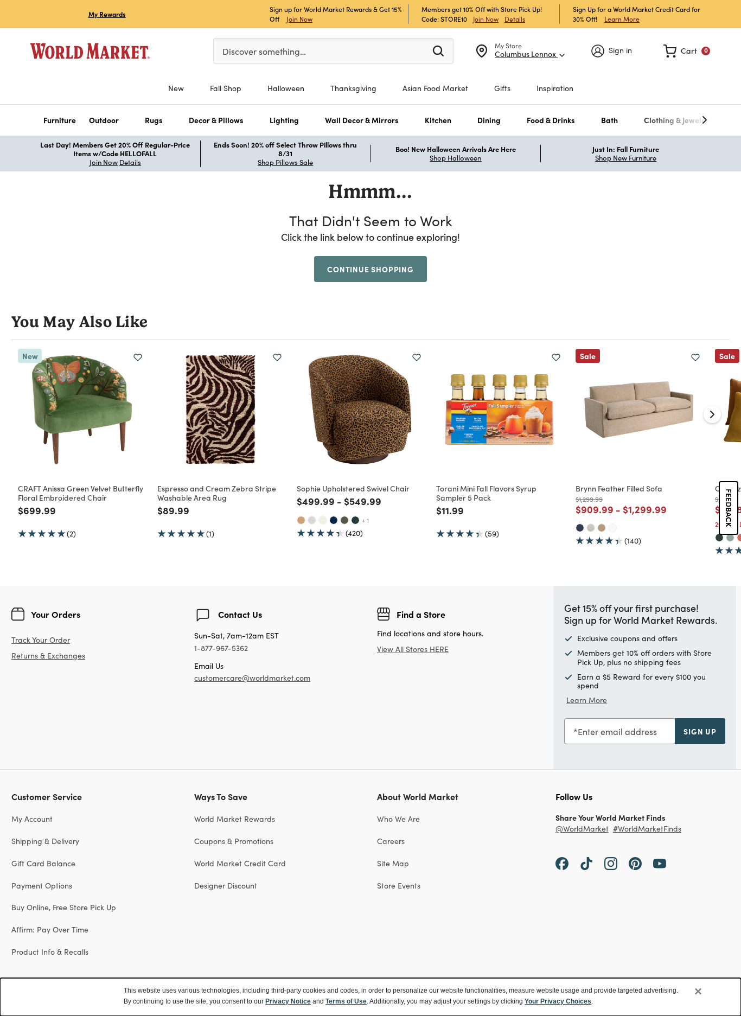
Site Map (393, 863)
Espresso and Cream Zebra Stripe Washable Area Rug (216, 493)
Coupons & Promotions (233, 841)
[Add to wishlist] (137, 357)
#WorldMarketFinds (647, 829)
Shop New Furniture (625, 158)
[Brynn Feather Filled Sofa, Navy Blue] (580, 527)
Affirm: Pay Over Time (49, 929)
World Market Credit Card (240, 863)
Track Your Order (40, 640)
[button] (59, 120)
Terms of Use (346, 1001)
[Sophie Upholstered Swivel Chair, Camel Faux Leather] (301, 520)
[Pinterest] (635, 863)
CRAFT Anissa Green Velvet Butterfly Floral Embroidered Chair (80, 493)
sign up (700, 731)
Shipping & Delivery (45, 841)
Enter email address (617, 731)
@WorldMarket (582, 829)
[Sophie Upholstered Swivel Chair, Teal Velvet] (355, 520)
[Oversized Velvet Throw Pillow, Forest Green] (719, 537)
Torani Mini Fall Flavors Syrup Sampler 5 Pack (486, 493)
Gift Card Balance (43, 863)
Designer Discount (225, 885)
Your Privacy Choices (558, 1001)
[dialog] (370, 997)
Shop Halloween (455, 158)
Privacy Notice (288, 1001)
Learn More (622, 18)
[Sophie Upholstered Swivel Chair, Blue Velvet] (333, 520)
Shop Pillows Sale (285, 162)
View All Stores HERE (413, 649)
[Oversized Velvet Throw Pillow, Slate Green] (730, 537)
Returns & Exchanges (48, 656)
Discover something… (264, 51)
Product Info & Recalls (49, 952)
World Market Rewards (234, 819)
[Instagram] (610, 863)
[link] (686, 50)
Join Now (299, 18)
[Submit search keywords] (438, 50)
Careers (391, 841)
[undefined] (671, 120)
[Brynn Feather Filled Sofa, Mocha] (601, 527)
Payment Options (41, 885)
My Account (32, 819)
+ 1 (365, 520)
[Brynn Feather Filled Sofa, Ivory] (612, 527)
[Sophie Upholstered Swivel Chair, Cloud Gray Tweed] (312, 520)
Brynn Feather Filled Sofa (619, 488)
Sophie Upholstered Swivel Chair (353, 488)
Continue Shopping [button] (370, 269)
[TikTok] (586, 863)
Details (514, 19)
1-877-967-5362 (221, 648)
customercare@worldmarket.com (252, 678)
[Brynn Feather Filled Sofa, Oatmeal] (590, 527)
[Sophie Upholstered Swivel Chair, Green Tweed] (344, 520)
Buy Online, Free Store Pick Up (63, 907)
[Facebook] (561, 863)
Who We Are (398, 819)
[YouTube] (659, 863)
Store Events (398, 885)
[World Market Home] (90, 51)
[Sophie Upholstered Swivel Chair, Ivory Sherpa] (322, 520)
